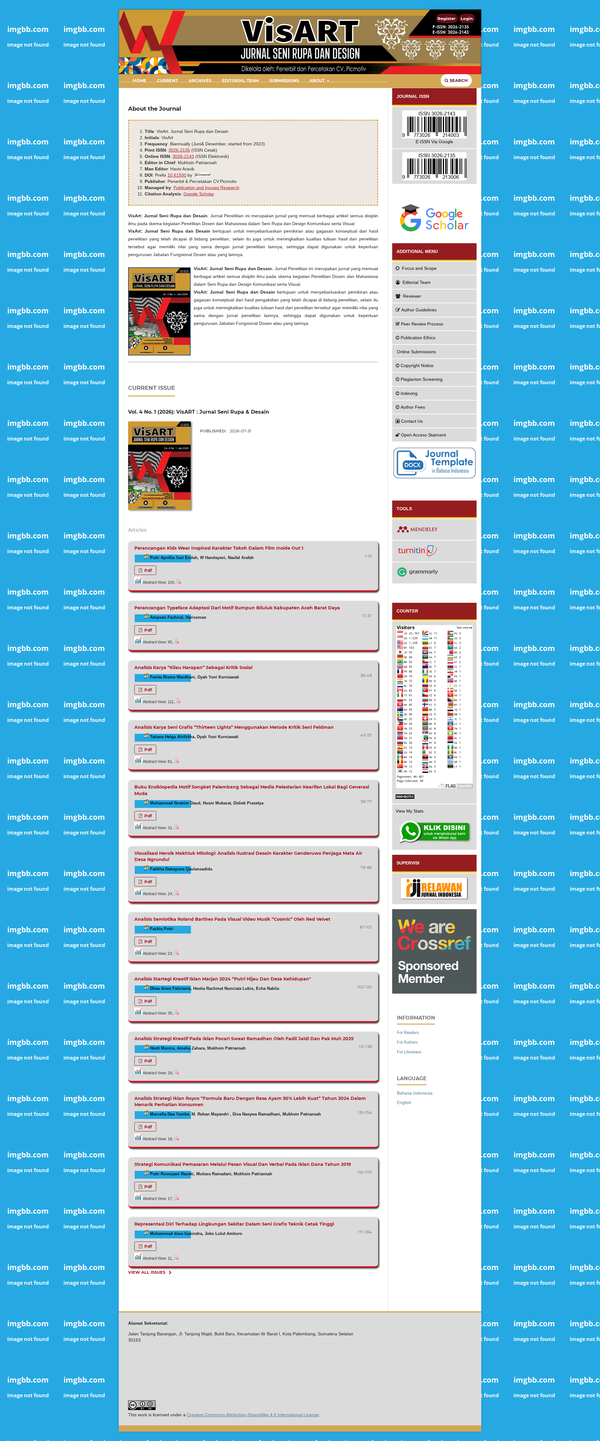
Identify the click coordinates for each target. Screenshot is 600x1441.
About (317, 80)
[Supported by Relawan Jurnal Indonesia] (434, 889)
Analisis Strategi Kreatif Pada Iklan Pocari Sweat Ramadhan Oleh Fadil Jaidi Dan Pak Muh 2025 (243, 1038)
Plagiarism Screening (421, 379)
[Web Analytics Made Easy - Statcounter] (434, 797)
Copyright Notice (417, 365)
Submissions (284, 80)
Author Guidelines (419, 309)
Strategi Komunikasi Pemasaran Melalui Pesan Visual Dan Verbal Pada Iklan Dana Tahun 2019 (242, 1164)
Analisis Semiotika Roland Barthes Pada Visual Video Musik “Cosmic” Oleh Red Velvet (232, 919)
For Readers (408, 1032)
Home (139, 80)
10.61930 (177, 175)
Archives (200, 80)
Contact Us (412, 421)
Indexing (409, 393)
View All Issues (146, 1272)
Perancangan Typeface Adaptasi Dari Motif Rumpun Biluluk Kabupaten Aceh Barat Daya (237, 608)
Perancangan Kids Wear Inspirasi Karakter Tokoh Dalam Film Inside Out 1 (218, 548)
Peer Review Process (422, 323)
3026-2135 (179, 150)
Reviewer (412, 296)
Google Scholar (198, 193)
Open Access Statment (423, 434)
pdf (147, 570)
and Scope (419, 268)
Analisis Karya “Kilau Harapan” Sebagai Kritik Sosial (193, 667)
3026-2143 (183, 156)
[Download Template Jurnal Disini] (434, 477)
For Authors (407, 1042)
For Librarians (409, 1052)
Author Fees (413, 407)
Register (447, 18)
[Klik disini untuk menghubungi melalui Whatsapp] (434, 832)
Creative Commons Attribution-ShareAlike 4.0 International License (253, 1414)
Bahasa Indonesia (414, 1093)
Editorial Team (240, 80)
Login (467, 18)
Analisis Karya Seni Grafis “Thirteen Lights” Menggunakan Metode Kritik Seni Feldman (234, 727)
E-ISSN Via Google (434, 141)
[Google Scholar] (434, 218)
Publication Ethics (418, 337)
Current (167, 80)
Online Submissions (416, 351)
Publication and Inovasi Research (206, 187)
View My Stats (409, 811)
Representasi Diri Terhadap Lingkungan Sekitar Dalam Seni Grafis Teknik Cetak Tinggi (234, 1224)
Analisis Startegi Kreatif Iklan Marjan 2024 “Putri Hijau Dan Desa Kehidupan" (222, 979)
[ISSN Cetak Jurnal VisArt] (434, 166)
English (404, 1102)
